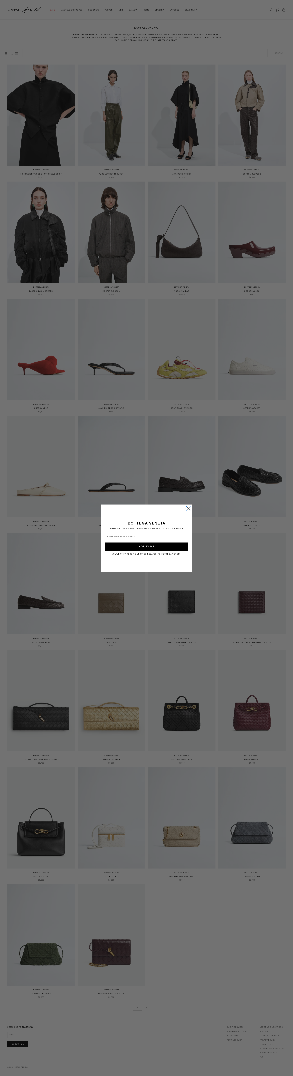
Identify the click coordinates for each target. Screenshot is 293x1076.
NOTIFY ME (147, 546)
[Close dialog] (188, 508)
